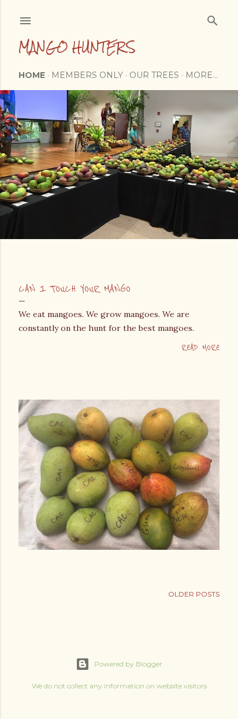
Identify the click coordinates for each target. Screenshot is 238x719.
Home (31, 75)
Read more (200, 347)
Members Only (87, 75)
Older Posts (194, 594)
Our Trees (154, 75)
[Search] (213, 18)
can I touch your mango (74, 289)
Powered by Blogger (128, 664)
